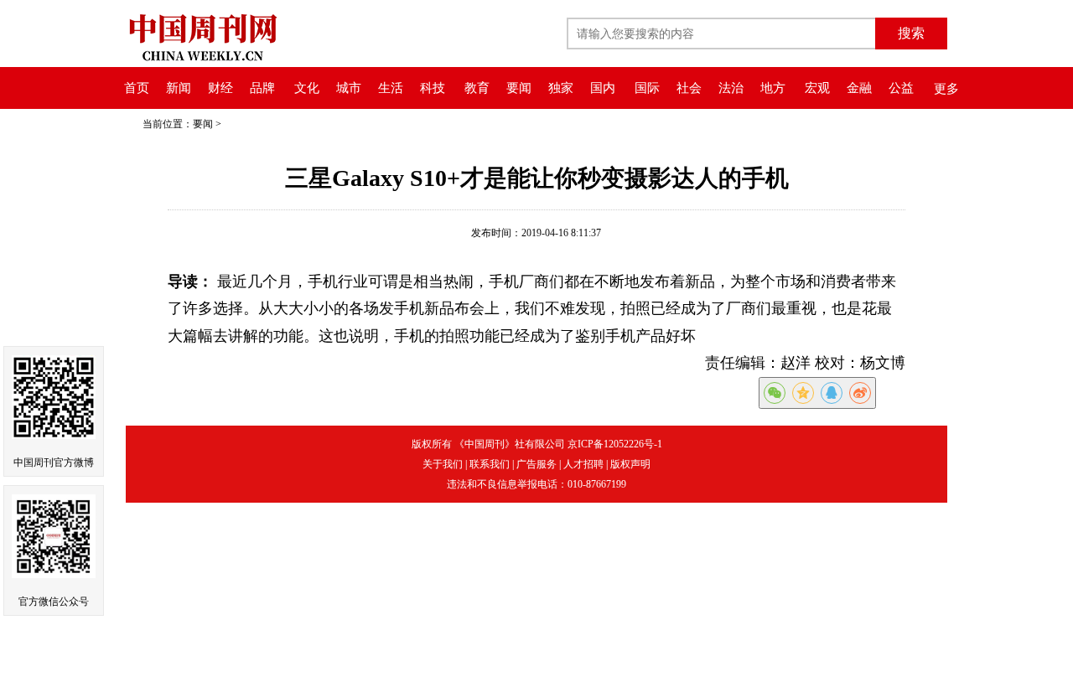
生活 (390, 88)
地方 (772, 88)
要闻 (518, 88)
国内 (602, 88)
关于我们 (442, 464)
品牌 (262, 88)
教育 (477, 88)
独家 (560, 88)
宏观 (817, 88)
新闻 (178, 88)
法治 (731, 88)
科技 (432, 88)
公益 (901, 88)
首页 (136, 88)
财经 (220, 88)
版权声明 (630, 464)
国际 (647, 88)
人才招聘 (583, 464)
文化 (306, 88)
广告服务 (536, 464)
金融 (859, 88)
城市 (348, 88)
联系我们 (489, 464)
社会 (689, 88)
